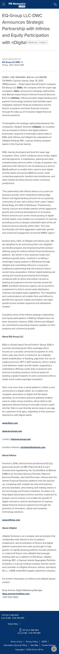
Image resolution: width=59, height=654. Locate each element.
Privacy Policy (32, 641)
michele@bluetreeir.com (32, 447)
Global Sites (13, 623)
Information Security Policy (15, 645)
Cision (34, 649)
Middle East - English (37, 42)
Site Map (34, 645)
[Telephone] (55, 4)
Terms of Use (16, 641)
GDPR (44, 641)
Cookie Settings (49, 645)
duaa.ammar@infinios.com (16, 593)
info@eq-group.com (21, 439)
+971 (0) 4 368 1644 (9, 615)
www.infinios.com (11, 520)
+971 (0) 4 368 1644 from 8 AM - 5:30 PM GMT (29, 632)
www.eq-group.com (12, 431)
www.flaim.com (10, 423)
